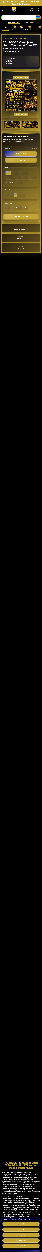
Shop (3, 10)
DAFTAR (22, 1234)
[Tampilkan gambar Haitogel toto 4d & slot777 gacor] (30, 124)
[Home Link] (13, 10)
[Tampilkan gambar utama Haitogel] (12, 124)
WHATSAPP (22, 1240)
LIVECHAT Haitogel (22, 217)
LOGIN (22, 1229)
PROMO (22, 1224)
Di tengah (5, 1172)
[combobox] (19, 17)
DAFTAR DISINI (21, 154)
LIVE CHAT (22, 1245)
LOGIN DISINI (21, 160)
